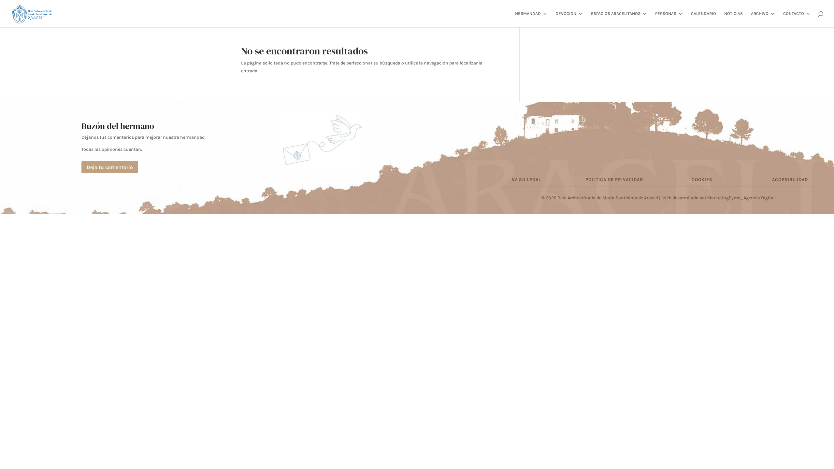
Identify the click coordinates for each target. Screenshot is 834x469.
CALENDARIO (703, 13)
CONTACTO (793, 13)
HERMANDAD (528, 13)
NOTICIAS (733, 13)
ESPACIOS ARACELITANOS (615, 13)
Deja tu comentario (110, 167)
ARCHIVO (760, 13)
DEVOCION (565, 13)
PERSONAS (665, 13)
